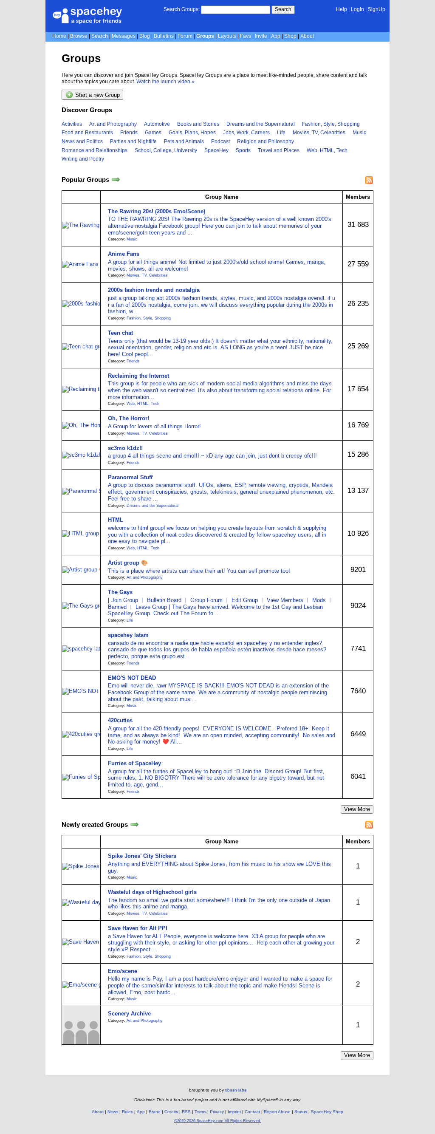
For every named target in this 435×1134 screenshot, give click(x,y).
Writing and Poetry (83, 159)
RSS (186, 1111)
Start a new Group (96, 95)
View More (357, 809)
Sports (243, 150)
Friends (129, 133)
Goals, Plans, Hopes (192, 133)
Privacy (217, 1111)
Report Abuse (277, 1111)
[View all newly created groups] (134, 824)
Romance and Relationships (94, 150)
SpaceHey (216, 150)
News (112, 1111)
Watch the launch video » (165, 82)
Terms (200, 1111)
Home (59, 36)
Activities (72, 124)
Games (153, 133)
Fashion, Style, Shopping (331, 124)
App (275, 36)
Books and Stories (198, 124)
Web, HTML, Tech (327, 150)
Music (359, 133)
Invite (261, 36)
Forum (185, 36)
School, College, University (166, 150)
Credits (171, 1111)
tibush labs (235, 1090)
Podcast (220, 141)
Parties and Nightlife (133, 141)
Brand (155, 1111)
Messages (124, 36)
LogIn (357, 9)
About (307, 36)
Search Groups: (182, 9)
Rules (127, 1111)
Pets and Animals (184, 141)
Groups (205, 36)
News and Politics (82, 141)
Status (300, 1111)
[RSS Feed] (369, 180)
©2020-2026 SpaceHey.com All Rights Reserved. (217, 1121)
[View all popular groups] (116, 180)
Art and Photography (113, 124)
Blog (144, 36)
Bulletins (164, 36)
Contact (252, 1111)
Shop (290, 36)
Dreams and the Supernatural (260, 124)
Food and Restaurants (87, 133)
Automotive (157, 124)
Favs (245, 36)
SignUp (376, 9)
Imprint (234, 1111)
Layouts (227, 36)
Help (341, 9)
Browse (79, 36)
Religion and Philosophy (265, 141)
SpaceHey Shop (327, 1111)
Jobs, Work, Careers (246, 133)
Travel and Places (278, 150)
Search (283, 9)
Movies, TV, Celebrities (319, 133)
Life (281, 133)
